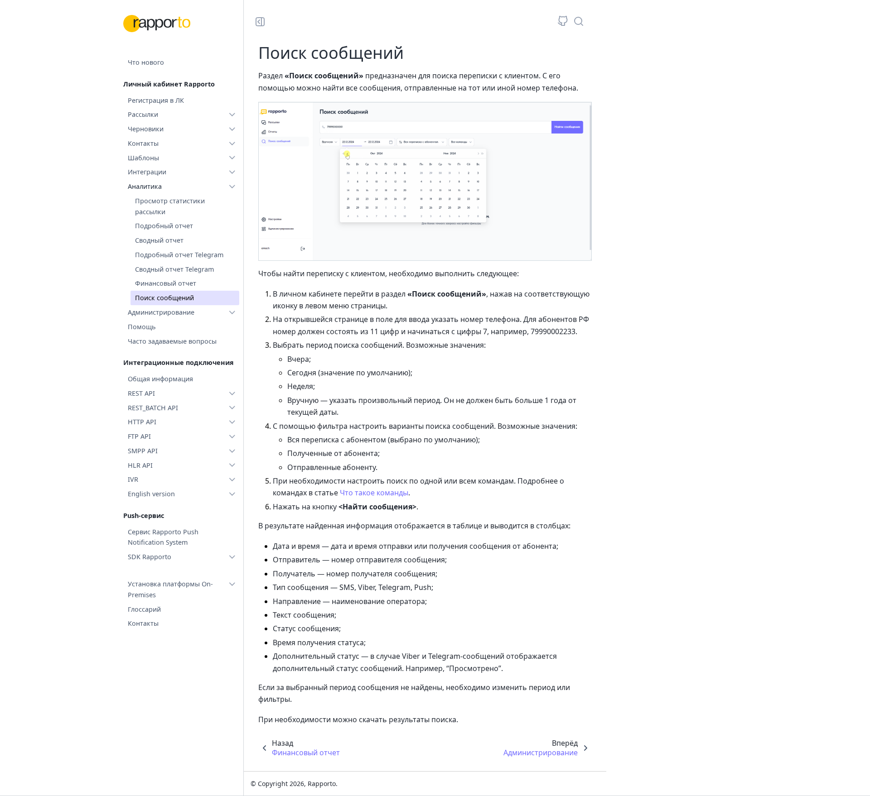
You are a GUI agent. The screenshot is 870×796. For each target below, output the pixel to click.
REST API (141, 393)
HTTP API (142, 421)
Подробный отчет (164, 225)
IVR (133, 479)
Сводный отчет (159, 240)
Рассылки (143, 114)
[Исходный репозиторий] (563, 21)
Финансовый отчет (165, 283)
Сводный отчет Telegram (174, 269)
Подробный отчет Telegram (179, 254)
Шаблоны (143, 157)
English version (151, 493)
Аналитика (145, 186)
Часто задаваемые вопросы (172, 341)
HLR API (140, 465)
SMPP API (143, 450)
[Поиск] (579, 21)
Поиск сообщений (164, 297)
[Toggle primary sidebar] (260, 22)
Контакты (143, 143)
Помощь (142, 326)
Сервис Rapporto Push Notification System (163, 537)
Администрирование (161, 312)
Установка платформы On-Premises (170, 589)
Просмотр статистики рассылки (170, 206)
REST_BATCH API (153, 407)
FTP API (139, 436)
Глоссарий (144, 609)
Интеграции (147, 172)
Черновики (146, 129)
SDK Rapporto (149, 556)
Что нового (146, 62)
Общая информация (160, 378)
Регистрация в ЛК (156, 100)
